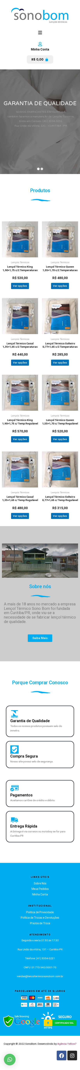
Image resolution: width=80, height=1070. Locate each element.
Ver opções (20, 285)
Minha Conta (40, 49)
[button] (40, 32)
